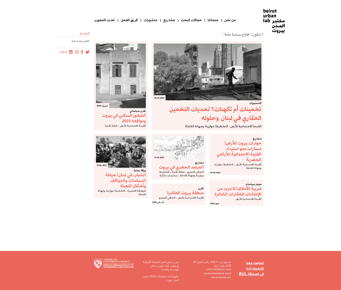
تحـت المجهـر (104, 20)
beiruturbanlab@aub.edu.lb (217, 273)
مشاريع (169, 20)
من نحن (230, 20)
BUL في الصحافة (251, 273)
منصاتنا (213, 20)
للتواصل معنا (255, 262)
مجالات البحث (191, 20)
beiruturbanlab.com (221, 277)
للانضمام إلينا (255, 268)
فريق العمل (129, 20)
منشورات (150, 20)
